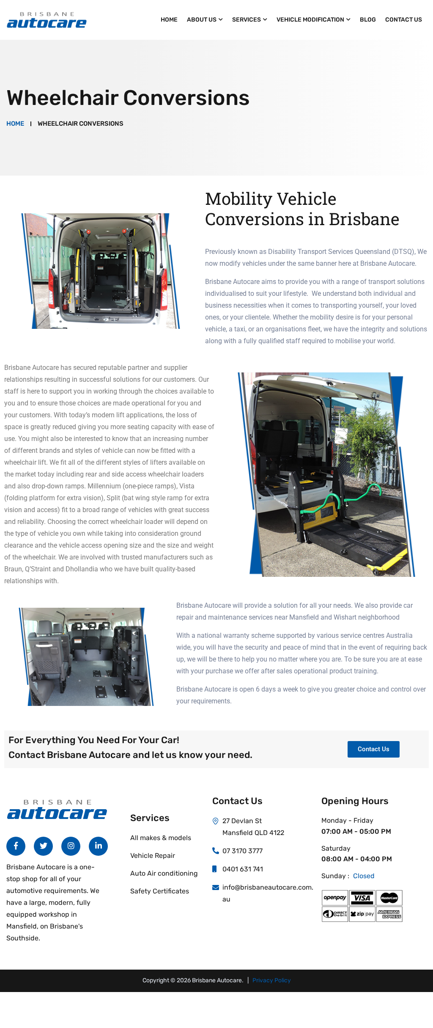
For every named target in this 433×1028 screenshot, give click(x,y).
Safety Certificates (159, 891)
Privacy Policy (271, 980)
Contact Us (403, 19)
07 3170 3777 (242, 851)
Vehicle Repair (152, 856)
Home (169, 19)
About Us (201, 19)
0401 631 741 (242, 869)
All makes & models (160, 838)
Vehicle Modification (310, 19)
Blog (368, 19)
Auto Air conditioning (164, 873)
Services (246, 19)
